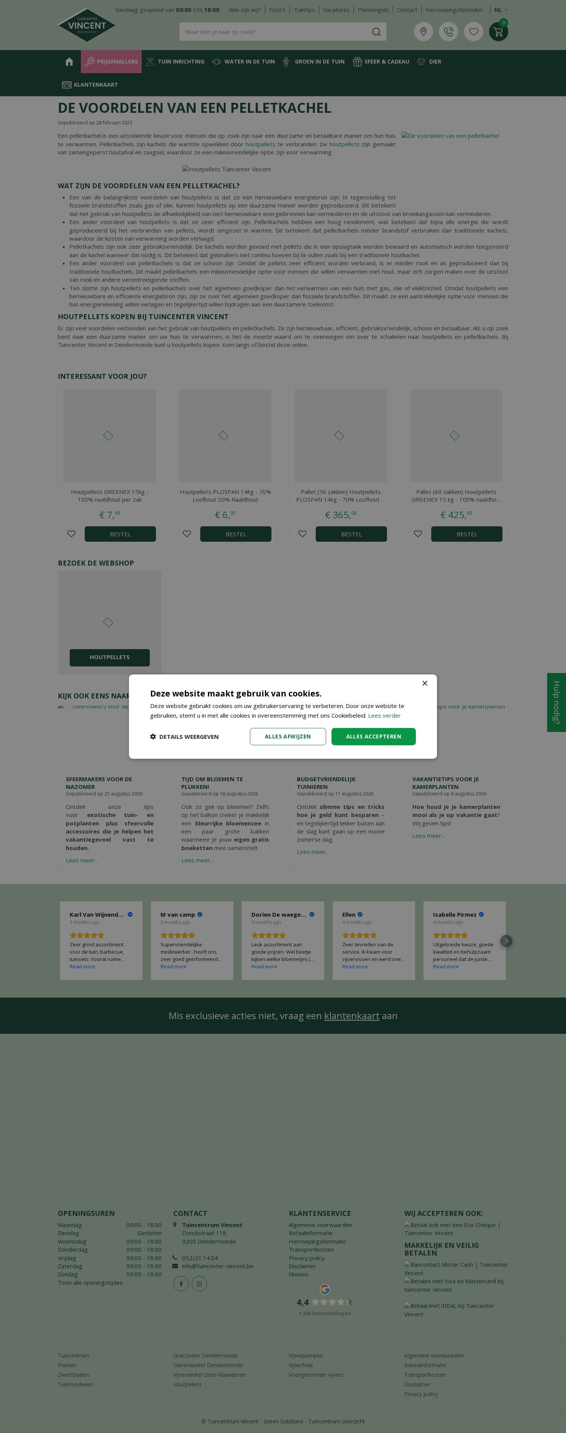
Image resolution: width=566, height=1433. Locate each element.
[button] (184, 736)
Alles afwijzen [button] (288, 736)
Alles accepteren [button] (373, 736)
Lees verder (384, 715)
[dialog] (283, 717)
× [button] (424, 683)
